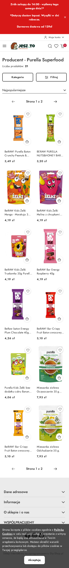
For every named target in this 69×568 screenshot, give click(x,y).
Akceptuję (34, 560)
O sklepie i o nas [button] (16, 512)
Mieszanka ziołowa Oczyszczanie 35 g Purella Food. (48, 389)
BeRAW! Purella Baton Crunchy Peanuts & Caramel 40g (18, 153)
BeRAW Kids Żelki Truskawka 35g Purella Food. (18, 271)
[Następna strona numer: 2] (55, 101)
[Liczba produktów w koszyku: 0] (62, 46)
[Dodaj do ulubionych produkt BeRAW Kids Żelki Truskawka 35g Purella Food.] (28, 232)
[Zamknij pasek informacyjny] (65, 17)
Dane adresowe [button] (16, 491)
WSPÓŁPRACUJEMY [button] (19, 522)
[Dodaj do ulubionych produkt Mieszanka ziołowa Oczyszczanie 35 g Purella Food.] (60, 350)
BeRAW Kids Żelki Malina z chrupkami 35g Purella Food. (48, 212)
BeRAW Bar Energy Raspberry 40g (48, 271)
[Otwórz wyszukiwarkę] (50, 46)
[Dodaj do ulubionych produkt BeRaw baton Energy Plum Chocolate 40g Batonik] (28, 291)
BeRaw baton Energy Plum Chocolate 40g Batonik (17, 330)
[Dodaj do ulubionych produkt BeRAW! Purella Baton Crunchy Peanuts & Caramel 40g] (28, 114)
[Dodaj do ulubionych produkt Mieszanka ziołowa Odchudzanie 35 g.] (60, 409)
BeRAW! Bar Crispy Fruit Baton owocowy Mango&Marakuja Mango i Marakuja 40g (18, 448)
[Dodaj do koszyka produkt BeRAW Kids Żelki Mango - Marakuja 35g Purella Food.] (27, 200)
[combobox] (34, 90)
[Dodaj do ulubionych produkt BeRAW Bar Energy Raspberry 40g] (60, 232)
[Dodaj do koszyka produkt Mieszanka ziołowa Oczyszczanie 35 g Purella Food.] (59, 377)
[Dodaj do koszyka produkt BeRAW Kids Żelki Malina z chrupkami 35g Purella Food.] (59, 200)
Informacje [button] (12, 502)
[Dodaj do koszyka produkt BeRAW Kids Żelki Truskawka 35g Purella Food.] (27, 259)
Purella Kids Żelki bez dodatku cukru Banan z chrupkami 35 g (18, 389)
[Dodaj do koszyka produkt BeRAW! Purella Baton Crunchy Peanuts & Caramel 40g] (27, 141)
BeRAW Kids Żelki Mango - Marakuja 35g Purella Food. (18, 212)
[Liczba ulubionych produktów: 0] (56, 46)
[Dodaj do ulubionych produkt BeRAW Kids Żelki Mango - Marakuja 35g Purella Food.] (28, 173)
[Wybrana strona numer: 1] (34, 101)
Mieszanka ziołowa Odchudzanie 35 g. (48, 448)
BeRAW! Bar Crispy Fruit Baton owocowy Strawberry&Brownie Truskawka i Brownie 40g (49, 330)
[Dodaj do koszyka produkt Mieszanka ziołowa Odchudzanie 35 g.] (59, 436)
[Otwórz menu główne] (4, 46)
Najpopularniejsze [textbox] (13, 90)
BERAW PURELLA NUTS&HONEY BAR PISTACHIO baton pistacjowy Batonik (49, 153)
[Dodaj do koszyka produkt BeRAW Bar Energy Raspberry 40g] (59, 259)
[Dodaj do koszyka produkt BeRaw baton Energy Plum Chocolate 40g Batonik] (27, 318)
